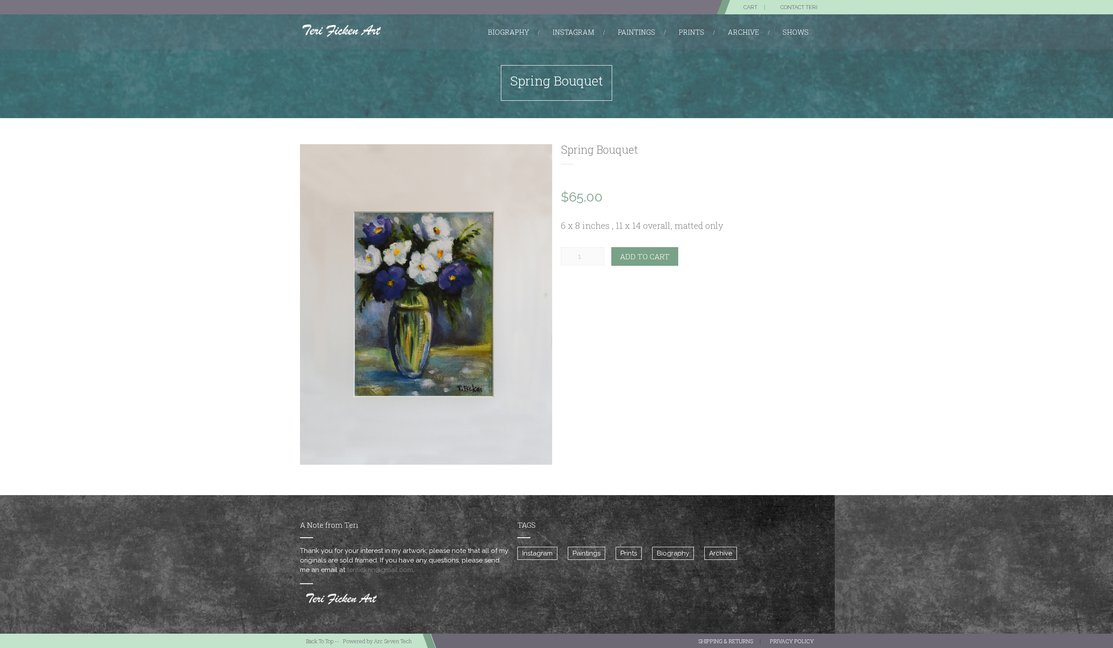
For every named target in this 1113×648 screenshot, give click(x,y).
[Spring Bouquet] (426, 304)
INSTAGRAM (573, 31)
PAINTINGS (636, 31)
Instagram (537, 553)
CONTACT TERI (798, 7)
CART (750, 7)
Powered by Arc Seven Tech (377, 641)
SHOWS (796, 31)
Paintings (586, 553)
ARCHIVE (743, 31)
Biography (673, 553)
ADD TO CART (645, 256)
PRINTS (691, 31)
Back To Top (319, 641)
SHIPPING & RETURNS (725, 641)
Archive (720, 553)
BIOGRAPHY (508, 31)
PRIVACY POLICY (792, 641)
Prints (628, 553)
